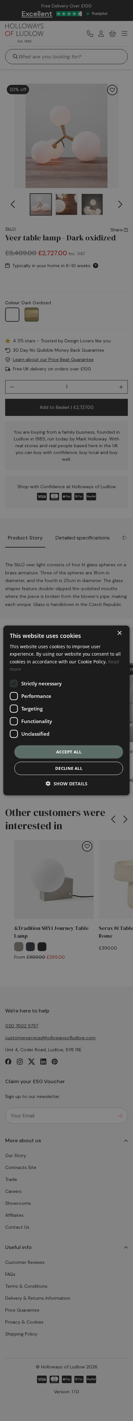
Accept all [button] (68, 752)
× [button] (119, 633)
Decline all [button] (68, 768)
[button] (66, 783)
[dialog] (66, 710)
